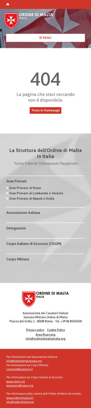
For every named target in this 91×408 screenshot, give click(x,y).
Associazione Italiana (23, 212)
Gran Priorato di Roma (25, 188)
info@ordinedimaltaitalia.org (46, 338)
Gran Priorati (16, 181)
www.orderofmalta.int (19, 397)
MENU (46, 38)
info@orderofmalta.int (20, 402)
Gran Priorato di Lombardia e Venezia (36, 193)
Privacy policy (35, 330)
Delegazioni (16, 228)
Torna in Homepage (45, 110)
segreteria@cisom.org (19, 385)
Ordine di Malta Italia (28, 23)
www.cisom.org (15, 381)
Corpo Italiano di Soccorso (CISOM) (33, 244)
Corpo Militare (17, 259)
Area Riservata (45, 334)
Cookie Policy (56, 330)
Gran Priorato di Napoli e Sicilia (31, 198)
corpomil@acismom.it (19, 369)
